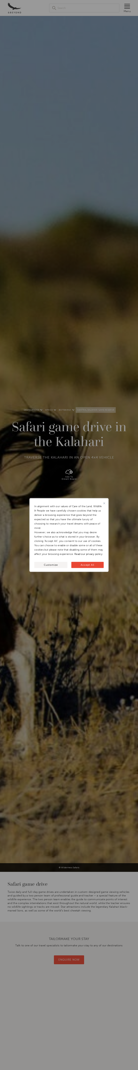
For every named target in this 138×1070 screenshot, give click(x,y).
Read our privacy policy (88, 554)
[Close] (104, 503)
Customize (51, 564)
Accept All (87, 564)
